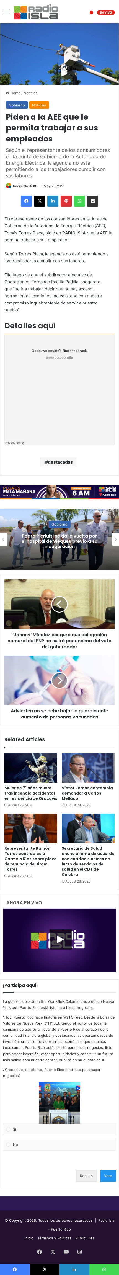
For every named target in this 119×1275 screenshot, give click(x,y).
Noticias (30, 93)
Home (14, 93)
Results (86, 1176)
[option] (59, 539)
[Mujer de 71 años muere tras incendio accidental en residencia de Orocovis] (30, 768)
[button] (59, 1103)
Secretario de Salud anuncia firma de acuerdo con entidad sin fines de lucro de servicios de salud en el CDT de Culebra (88, 861)
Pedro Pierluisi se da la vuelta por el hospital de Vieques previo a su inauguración (59, 541)
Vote (108, 1176)
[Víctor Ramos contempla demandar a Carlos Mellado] (88, 768)
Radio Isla (20, 186)
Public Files (85, 1238)
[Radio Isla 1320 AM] (36, 11)
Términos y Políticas (54, 1238)
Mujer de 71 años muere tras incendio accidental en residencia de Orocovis (30, 793)
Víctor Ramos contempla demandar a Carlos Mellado (87, 793)
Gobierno (17, 105)
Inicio (29, 1238)
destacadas (60, 462)
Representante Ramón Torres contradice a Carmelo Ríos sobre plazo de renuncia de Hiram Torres (30, 859)
